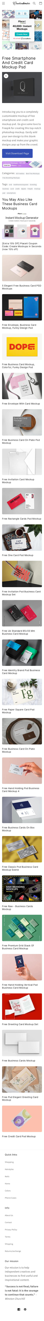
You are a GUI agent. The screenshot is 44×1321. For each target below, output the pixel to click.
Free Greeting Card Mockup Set (20, 1024)
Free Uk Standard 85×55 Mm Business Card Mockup (18, 632)
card (12, 189)
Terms (7, 1236)
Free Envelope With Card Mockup (21, 403)
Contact (8, 1222)
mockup (37, 189)
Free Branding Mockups (11, 178)
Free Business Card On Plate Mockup (18, 750)
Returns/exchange (13, 1251)
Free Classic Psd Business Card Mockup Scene (20, 868)
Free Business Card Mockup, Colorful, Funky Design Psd (18, 366)
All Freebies (20, 173)
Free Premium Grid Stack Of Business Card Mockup (18, 947)
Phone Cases (10, 1198)
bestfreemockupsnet (21, 185)
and (10, 185)
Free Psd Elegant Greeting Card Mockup (20, 1098)
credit (17, 189)
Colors (8, 1190)
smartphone (11, 193)
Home (7, 1183)
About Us (9, 1215)
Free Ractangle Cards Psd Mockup (21, 518)
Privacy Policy (11, 1229)
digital (23, 189)
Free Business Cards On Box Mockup (18, 829)
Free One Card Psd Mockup (17, 555)
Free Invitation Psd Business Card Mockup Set (21, 593)
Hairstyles (9, 1169)
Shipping (9, 1244)
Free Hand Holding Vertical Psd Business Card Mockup (20, 986)
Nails (7, 1176)
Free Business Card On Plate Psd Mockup (21, 441)
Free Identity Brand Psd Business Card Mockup (21, 671)
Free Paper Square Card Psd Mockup (18, 711)
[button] (3, 3)
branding (33, 185)
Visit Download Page (17, 153)
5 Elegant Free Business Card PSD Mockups (21, 287)
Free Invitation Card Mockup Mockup (18, 481)
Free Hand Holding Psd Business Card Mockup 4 (20, 789)
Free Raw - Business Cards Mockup (17, 907)
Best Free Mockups (32, 173)
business (6, 189)
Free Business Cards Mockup (18, 1060)
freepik (30, 189)
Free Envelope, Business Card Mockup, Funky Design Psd (19, 326)
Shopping (9, 1162)
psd (4, 193)
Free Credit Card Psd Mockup (19, 1136)
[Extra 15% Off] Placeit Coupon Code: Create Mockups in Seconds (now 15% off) (21, 246)
